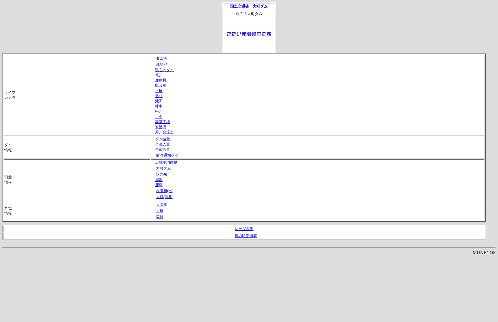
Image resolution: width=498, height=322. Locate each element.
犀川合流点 (164, 132)
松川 (159, 111)
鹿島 (159, 185)
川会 (159, 116)
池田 (159, 101)
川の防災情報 (246, 236)
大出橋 (161, 204)
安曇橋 (160, 127)
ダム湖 (161, 58)
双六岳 (161, 174)
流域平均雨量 (166, 162)
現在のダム (164, 70)
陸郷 (159, 216)
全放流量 (162, 149)
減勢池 (161, 64)
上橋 (159, 90)
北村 (159, 96)
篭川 (159, 75)
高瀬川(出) (164, 191)
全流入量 (162, 144)
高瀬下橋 (162, 122)
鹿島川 (160, 80)
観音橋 (160, 85)
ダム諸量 (162, 139)
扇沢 (159, 180)
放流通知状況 (167, 155)
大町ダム (163, 168)
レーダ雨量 (244, 229)
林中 (159, 106)
